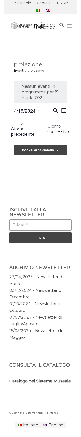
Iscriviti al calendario (38, 149)
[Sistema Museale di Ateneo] (34, 26)
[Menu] (69, 25)
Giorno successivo (58, 129)
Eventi (19, 71)
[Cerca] (59, 26)
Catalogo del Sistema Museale (40, 381)
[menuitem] (23, 3)
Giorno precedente (23, 131)
